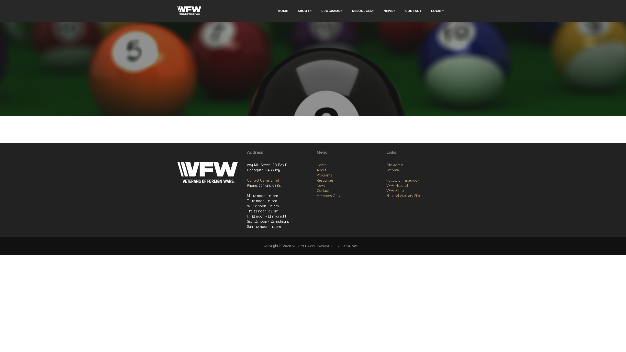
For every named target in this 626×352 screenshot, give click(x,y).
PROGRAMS (330, 11)
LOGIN (436, 11)
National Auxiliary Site (403, 196)
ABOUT (303, 11)
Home (321, 165)
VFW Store (395, 191)
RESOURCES (362, 11)
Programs (324, 175)
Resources (325, 180)
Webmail (393, 170)
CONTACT (413, 11)
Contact (323, 191)
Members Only (328, 196)
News (321, 185)
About (321, 170)
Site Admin (394, 165)
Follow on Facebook (402, 180)
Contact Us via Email (263, 180)
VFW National (397, 185)
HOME (283, 11)
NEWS (388, 11)
